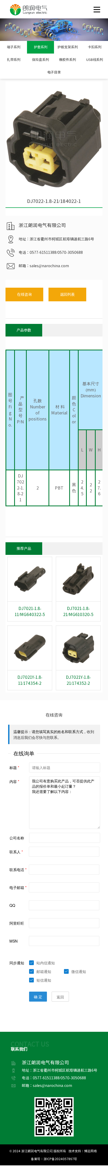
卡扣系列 (94, 47)
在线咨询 (24, 294)
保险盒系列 (40, 59)
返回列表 (67, 294)
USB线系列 (94, 59)
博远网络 (90, 1151)
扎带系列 (13, 59)
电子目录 (54, 72)
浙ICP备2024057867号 (60, 1158)
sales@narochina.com (49, 266)
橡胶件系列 (67, 59)
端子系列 (13, 47)
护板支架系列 (67, 47)
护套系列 (40, 47)
